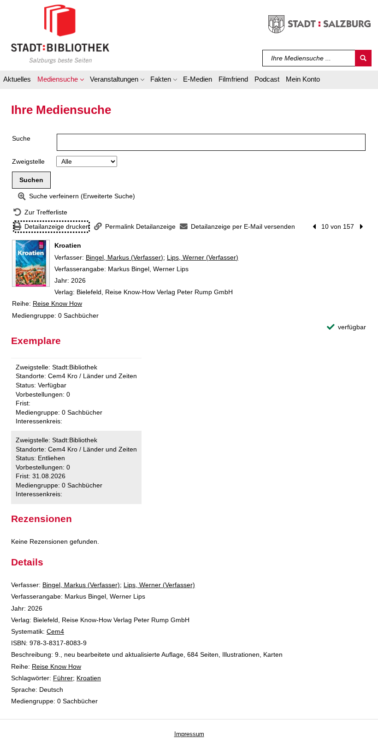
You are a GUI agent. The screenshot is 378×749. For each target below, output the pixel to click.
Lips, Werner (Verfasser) (202, 257)
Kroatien (89, 678)
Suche (21, 138)
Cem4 (55, 631)
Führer (63, 678)
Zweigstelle (28, 161)
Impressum (189, 734)
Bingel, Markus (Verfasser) (124, 257)
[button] (60, 80)
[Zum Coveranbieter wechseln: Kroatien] (31, 263)
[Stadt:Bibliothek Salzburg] (60, 33)
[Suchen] (363, 58)
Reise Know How (57, 303)
